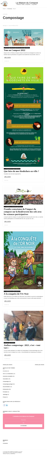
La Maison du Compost (27, 3)
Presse (4, 397)
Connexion (5, 443)
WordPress (13, 453)
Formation (5, 391)
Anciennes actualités (7, 376)
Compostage (12, 47)
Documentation (17, 168)
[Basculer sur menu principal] (1, 3)
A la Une (5, 168)
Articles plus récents (39, 364)
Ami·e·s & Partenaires (12, 206)
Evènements (27, 47)
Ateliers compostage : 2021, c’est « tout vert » (22, 347)
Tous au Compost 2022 (14, 50)
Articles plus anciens (7, 364)
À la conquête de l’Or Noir (16, 294)
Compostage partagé (20, 47)
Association (6, 47)
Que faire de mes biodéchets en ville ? (21, 171)
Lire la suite (7, 57)
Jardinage (5, 394)
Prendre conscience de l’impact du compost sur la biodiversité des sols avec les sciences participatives (23, 212)
